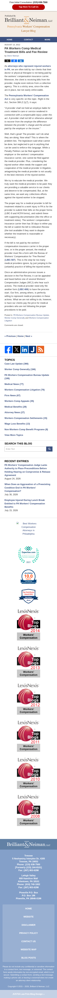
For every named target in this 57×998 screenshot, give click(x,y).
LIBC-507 (10, 260)
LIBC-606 (23, 289)
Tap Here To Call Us (28, 7)
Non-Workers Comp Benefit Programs (26, 429)
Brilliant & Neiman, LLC (39, 986)
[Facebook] (8, 349)
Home (9, 40)
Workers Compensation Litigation (25, 389)
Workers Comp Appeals (19, 401)
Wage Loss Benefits (17, 423)
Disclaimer (28, 925)
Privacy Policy (28, 933)
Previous (10, 336)
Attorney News (15, 412)
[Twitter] (17, 349)
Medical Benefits (16, 407)
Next (28, 336)
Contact (28, 40)
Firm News (12, 395)
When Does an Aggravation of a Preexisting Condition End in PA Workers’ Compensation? (27, 487)
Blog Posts (28, 958)
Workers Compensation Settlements (26, 418)
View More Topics (14, 435)
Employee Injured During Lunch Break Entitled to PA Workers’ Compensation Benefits (25, 503)
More (47, 40)
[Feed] (40, 349)
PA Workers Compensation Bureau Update (31, 315)
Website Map (28, 949)
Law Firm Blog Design (27, 994)
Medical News (14, 384)
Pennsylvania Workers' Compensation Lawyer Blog (28, 19)
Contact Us (28, 941)
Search (49, 449)
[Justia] (32, 349)
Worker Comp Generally (15, 318)
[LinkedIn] (24, 349)
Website (28, 916)
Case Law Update (16, 363)
